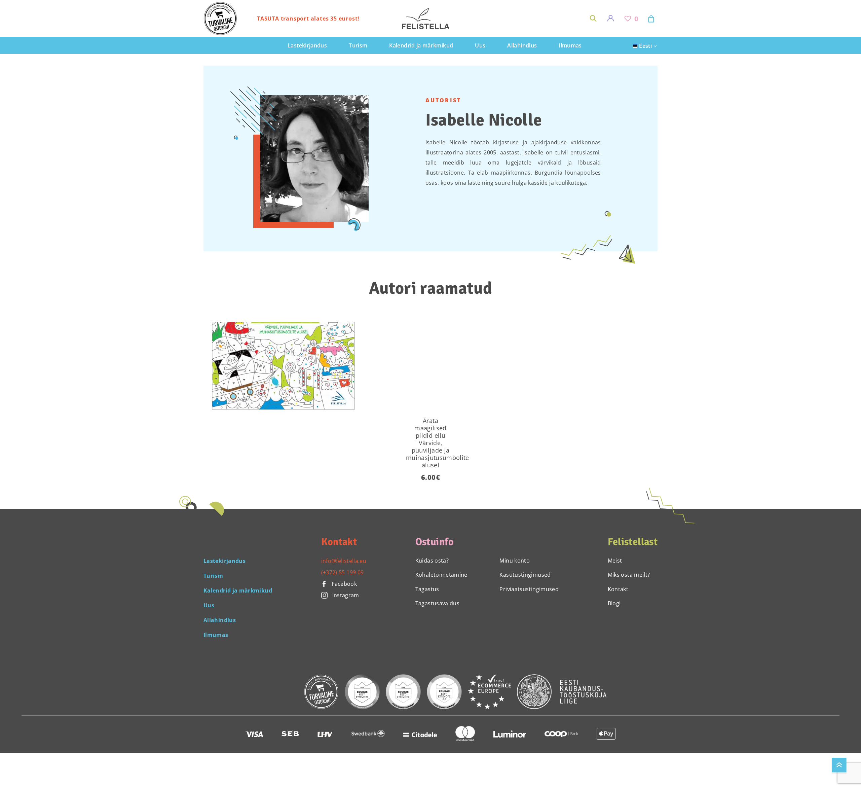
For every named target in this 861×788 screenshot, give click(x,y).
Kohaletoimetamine (441, 574)
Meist (615, 560)
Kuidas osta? (432, 560)
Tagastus (427, 589)
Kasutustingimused (525, 574)
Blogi (614, 603)
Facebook (343, 583)
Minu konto (514, 560)
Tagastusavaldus (437, 603)
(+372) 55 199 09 (342, 572)
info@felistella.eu (343, 561)
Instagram (345, 595)
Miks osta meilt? (629, 574)
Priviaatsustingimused (529, 589)
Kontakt (618, 589)
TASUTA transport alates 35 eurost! (308, 18)
